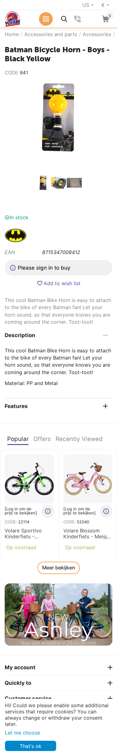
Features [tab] (16, 406)
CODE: (12, 73)
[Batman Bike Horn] (58, 117)
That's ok (30, 746)
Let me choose (22, 733)
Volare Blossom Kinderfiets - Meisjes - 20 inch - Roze (87, 534)
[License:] (16, 235)
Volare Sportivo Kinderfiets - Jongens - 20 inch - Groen (28, 534)
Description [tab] (20, 335)
